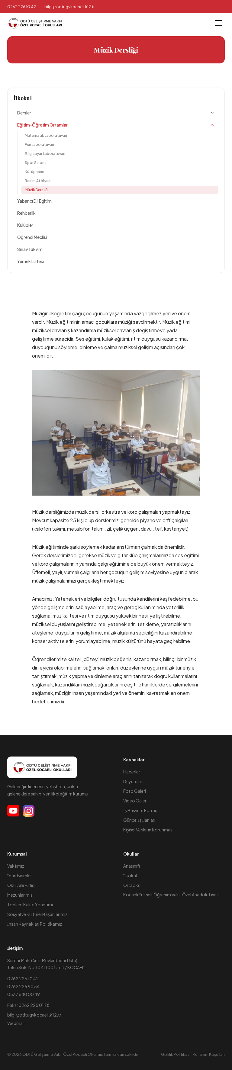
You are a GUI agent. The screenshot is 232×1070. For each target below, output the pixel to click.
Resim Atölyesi (38, 180)
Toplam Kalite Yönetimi (30, 904)
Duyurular (132, 781)
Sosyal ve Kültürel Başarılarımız (37, 914)
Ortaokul (132, 885)
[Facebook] (13, 811)
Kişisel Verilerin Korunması (148, 829)
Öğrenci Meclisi (32, 237)
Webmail (15, 1023)
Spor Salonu (36, 162)
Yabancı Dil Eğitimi (35, 201)
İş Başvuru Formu (140, 810)
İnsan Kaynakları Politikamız (34, 924)
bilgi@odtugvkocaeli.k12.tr (34, 1014)
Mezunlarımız (20, 895)
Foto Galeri (134, 791)
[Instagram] (28, 811)
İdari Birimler (19, 875)
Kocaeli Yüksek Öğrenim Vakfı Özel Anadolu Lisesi (171, 894)
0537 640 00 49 (23, 994)
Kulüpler (25, 225)
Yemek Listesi (30, 261)
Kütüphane (34, 171)
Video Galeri (135, 800)
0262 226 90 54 (23, 986)
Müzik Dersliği (36, 190)
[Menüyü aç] (219, 23)
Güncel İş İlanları (139, 820)
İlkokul (23, 98)
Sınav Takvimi (30, 249)
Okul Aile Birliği (21, 885)
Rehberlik (26, 213)
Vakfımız (15, 866)
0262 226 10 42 (21, 6)
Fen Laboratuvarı (39, 144)
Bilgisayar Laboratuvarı (45, 153)
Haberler (131, 771)
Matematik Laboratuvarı (46, 135)
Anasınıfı (131, 866)
